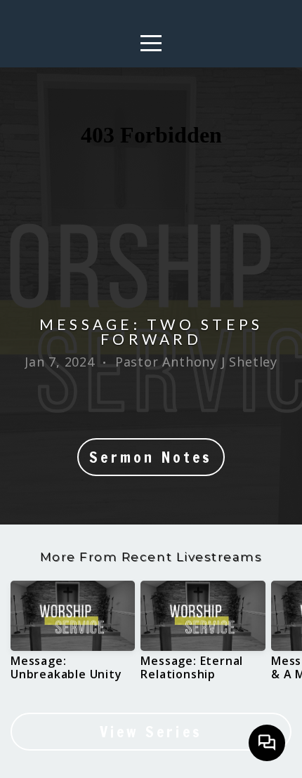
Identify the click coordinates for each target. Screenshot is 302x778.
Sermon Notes (150, 457)
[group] (73, 636)
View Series (151, 731)
